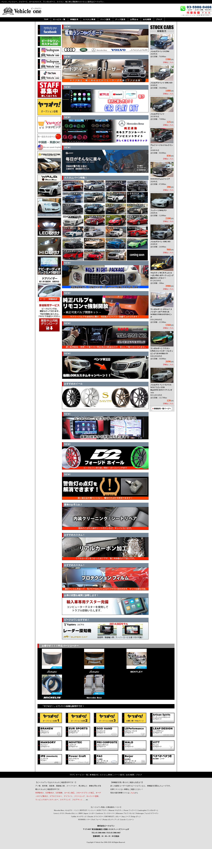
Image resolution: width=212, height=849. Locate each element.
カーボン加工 (69, 793)
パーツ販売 (119, 775)
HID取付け (39, 793)
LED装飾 (59, 793)
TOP (72, 775)
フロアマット (77, 800)
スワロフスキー (56, 796)
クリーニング (79, 796)
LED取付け (49, 793)
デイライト (68, 796)
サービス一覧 (82, 775)
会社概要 (130, 775)
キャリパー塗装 (92, 796)
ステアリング (65, 800)
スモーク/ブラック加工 (85, 793)
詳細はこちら (168, 62)
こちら (132, 793)
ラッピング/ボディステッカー (46, 800)
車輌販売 (94, 775)
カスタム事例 (106, 775)
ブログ (139, 775)
